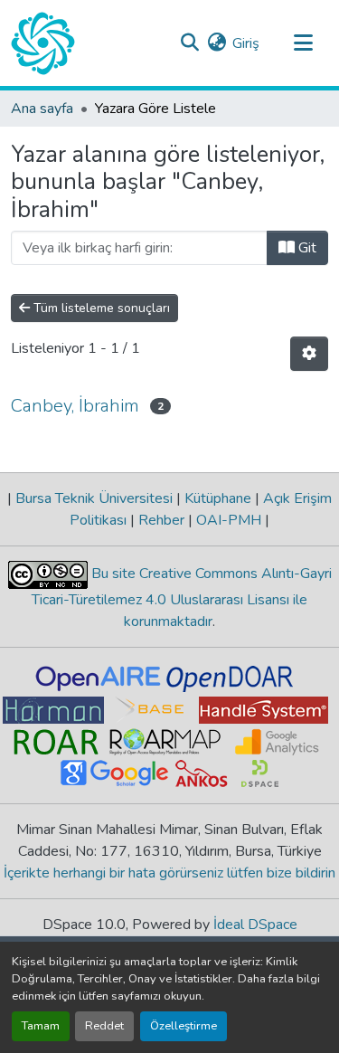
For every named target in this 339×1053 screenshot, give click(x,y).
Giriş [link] (245, 43)
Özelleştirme (183, 1026)
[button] (43, 43)
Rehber (161, 520)
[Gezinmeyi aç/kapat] (303, 43)
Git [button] (305, 248)
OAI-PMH (229, 520)
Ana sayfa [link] (42, 109)
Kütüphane (218, 498)
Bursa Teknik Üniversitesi (94, 498)
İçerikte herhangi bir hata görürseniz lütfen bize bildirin (169, 873)
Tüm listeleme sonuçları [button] (100, 308)
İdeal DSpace (255, 924)
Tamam (41, 1026)
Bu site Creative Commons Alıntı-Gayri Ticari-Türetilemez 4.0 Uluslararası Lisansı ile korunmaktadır (182, 597)
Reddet (104, 1026)
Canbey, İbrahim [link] (75, 406)
